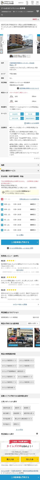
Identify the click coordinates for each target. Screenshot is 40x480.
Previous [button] (3, 42)
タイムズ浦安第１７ (8, 382)
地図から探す (32, 323)
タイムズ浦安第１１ (24, 376)
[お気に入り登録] (37, 11)
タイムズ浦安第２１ (8, 360)
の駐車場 (16, 471)
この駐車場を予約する (20, 242)
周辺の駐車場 (30, 471)
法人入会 (29, 459)
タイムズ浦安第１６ (25, 360)
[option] (20, 43)
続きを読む (20, 270)
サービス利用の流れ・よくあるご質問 (21, 248)
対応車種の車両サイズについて (29, 88)
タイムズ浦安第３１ (25, 366)
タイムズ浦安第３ (7, 376)
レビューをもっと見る (20, 304)
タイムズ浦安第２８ (8, 366)
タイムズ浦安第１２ (25, 382)
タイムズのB (5, 471)
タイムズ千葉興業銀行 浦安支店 (12, 371)
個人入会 (10, 459)
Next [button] (37, 42)
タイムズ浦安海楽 (7, 387)
